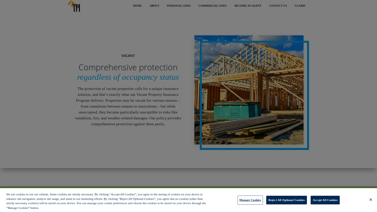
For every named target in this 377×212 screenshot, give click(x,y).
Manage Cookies (250, 200)
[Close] (370, 199)
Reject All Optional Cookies (286, 200)
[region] (188, 199)
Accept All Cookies (325, 200)
